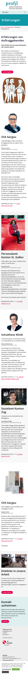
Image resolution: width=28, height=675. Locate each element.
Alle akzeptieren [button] (16, 669)
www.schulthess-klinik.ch (9, 379)
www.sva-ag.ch (6, 205)
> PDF (18, 203)
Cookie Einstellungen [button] (6, 669)
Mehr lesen (5, 672)
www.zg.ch (4, 456)
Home (2, 27)
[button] (25, 12)
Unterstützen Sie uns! (8, 660)
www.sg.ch (4, 303)
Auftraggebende (9, 27)
